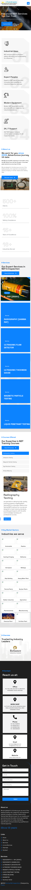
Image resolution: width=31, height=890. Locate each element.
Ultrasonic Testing (8, 457)
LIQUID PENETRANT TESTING (17, 424)
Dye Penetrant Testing (9, 466)
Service (7, 293)
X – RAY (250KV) (11, 296)
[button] (28, 3)
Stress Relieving (7, 470)
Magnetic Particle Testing (10, 462)
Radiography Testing (8, 453)
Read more (7, 519)
